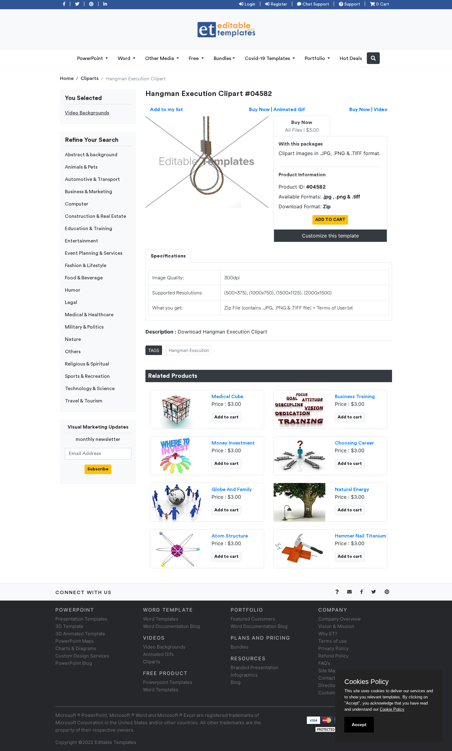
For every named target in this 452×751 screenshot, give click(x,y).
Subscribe (98, 469)
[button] (373, 58)
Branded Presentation (254, 667)
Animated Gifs (158, 654)
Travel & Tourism (83, 400)
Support (351, 4)
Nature (73, 339)
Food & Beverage (84, 277)
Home (66, 78)
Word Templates (160, 619)
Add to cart (226, 417)
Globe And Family (232, 489)
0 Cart (382, 4)
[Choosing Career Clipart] (299, 455)
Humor (72, 290)
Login (249, 4)
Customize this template (330, 236)
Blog (235, 682)
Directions (329, 685)
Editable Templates (115, 742)
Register (278, 4)
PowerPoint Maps (74, 641)
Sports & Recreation (87, 376)
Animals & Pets (81, 167)
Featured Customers (253, 619)
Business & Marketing (88, 191)
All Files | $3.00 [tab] (302, 126)
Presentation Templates (81, 619)
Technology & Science (90, 388)
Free (194, 58)
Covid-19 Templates (268, 58)
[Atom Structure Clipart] (176, 548)
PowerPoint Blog (73, 663)
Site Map (327, 670)
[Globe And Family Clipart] (176, 501)
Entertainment (81, 240)
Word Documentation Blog (171, 626)
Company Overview (339, 619)
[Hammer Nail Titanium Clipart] (299, 548)
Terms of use (332, 641)
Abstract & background (91, 154)
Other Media (160, 58)
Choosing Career (354, 443)
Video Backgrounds (87, 112)
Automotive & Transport (92, 179)
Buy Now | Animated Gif (277, 109)
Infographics (244, 675)
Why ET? (327, 634)
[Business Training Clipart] (299, 408)
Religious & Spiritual (87, 364)
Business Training (355, 396)
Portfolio (315, 58)
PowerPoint (90, 58)
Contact (326, 678)
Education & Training (88, 228)
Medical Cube (227, 396)
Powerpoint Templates (167, 682)
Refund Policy (333, 656)
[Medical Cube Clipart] (176, 408)
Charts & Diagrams (75, 648)
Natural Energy (352, 489)
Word (125, 58)
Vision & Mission (336, 626)
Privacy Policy (333, 648)
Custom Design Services (82, 656)
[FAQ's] (340, 592)
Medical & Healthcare (89, 314)
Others (73, 351)
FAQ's (324, 663)
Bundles (222, 58)
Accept (359, 724)
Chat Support (315, 4)
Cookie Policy (392, 709)
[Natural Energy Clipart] (299, 501)
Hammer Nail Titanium (360, 535)
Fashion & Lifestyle (85, 265)
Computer (76, 204)
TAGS (153, 350)
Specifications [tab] (168, 256)
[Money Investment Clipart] (176, 455)
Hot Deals (351, 58)
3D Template (69, 626)
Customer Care (334, 693)
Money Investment (233, 443)
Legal (71, 302)
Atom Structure (230, 535)
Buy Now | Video (368, 109)
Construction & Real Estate (95, 216)
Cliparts (90, 78)
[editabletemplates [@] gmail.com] (353, 592)
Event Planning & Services (93, 253)
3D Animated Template (80, 634)
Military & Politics (84, 327)
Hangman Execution (189, 350)
